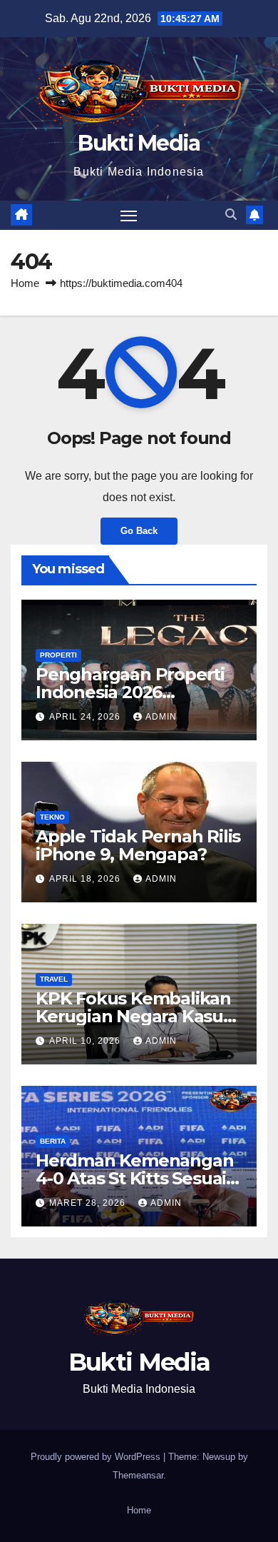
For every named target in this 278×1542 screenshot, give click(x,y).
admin (161, 717)
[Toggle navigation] (129, 216)
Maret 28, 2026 (88, 1203)
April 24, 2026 (86, 717)
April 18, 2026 (86, 879)
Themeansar (138, 1475)
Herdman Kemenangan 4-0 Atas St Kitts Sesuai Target (134, 1178)
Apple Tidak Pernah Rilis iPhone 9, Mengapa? (138, 845)
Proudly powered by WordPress (97, 1456)
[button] (231, 214)
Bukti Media (139, 143)
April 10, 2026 (86, 1041)
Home (25, 283)
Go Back (139, 530)
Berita (53, 1141)
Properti (58, 655)
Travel (54, 979)
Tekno (52, 817)
